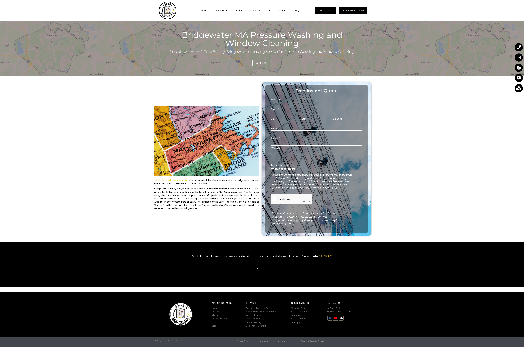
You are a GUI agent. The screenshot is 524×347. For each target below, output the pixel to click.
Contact (282, 10)
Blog (296, 10)
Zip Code (337, 119)
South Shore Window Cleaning (170, 180)
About (238, 10)
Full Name (277, 99)
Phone (275, 138)
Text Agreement (280, 165)
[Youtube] (519, 78)
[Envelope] (519, 57)
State (305, 119)
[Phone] (519, 47)
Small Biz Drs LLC (317, 341)
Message (276, 148)
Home (204, 10)
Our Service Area (258, 10)
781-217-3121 (325, 256)
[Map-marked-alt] (519, 88)
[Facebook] (519, 68)
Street (274, 128)
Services (220, 10)
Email (274, 109)
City (273, 119)
